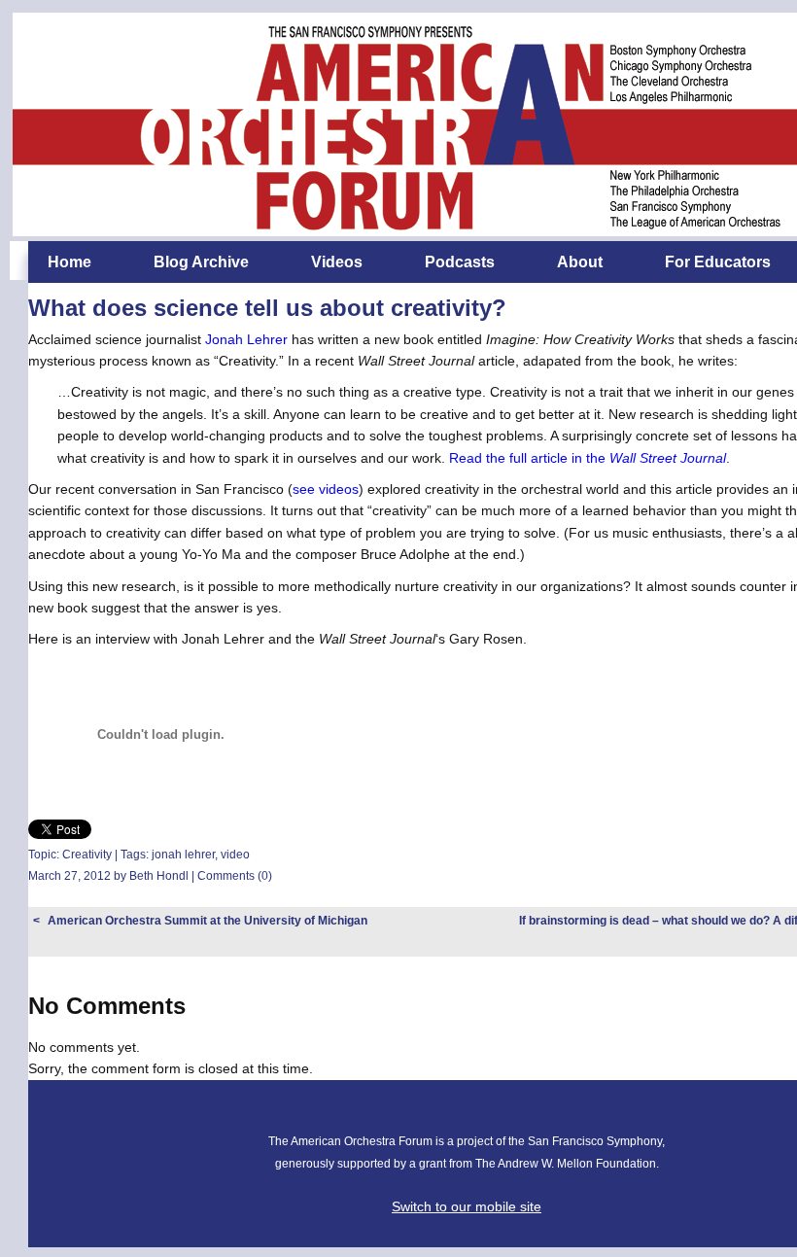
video (235, 854)
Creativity (87, 854)
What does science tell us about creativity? (267, 308)
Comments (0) (234, 876)
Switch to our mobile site (466, 1206)
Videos (337, 262)
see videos (326, 489)
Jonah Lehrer (246, 339)
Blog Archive (201, 262)
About (580, 262)
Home (69, 262)
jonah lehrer (183, 854)
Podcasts (460, 262)
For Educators (718, 262)
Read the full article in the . (589, 458)
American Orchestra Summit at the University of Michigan (207, 920)
